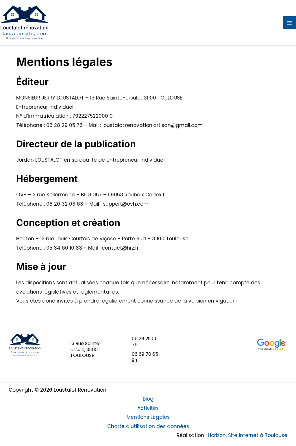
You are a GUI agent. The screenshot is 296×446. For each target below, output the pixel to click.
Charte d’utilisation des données (148, 426)
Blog (148, 398)
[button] (86, 350)
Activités (148, 408)
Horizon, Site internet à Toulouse (247, 435)
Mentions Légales (148, 417)
